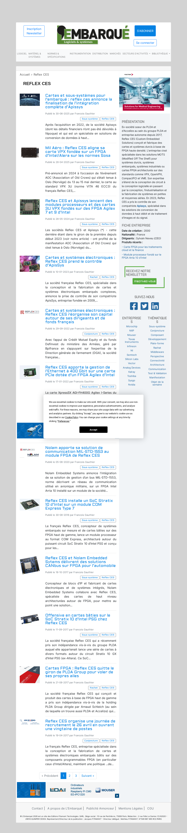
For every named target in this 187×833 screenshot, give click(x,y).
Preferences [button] (63, 421)
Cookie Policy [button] (71, 417)
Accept (93, 429)
